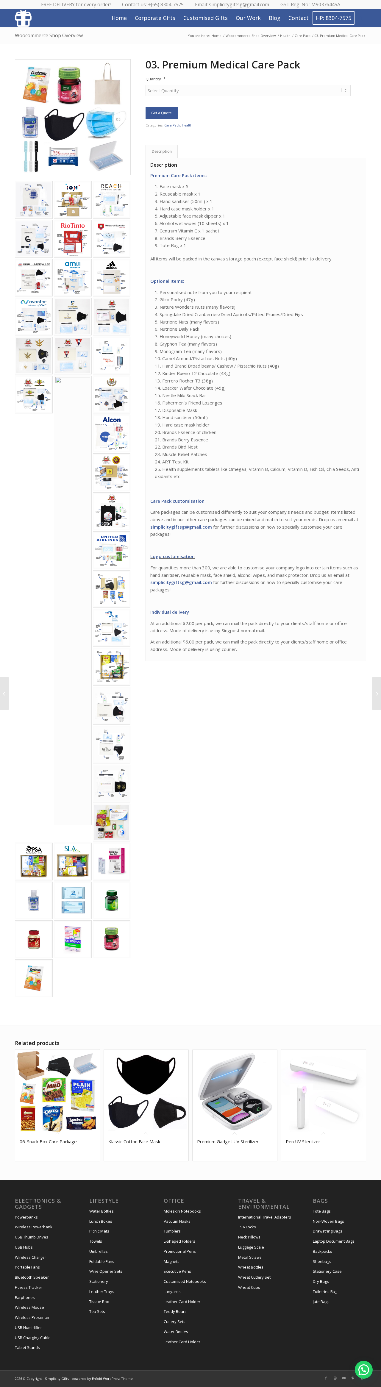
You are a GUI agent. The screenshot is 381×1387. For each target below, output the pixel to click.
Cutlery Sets (174, 1321)
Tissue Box (99, 1301)
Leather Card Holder (182, 1301)
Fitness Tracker (28, 1287)
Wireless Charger (30, 1257)
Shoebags (322, 1261)
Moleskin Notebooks (182, 1211)
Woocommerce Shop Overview (49, 35)
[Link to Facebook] (325, 1378)
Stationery (98, 1281)
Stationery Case (327, 1271)
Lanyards (172, 1291)
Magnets (171, 1261)
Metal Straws (250, 1257)
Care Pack (172, 125)
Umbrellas (98, 1251)
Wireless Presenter (32, 1317)
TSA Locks (247, 1227)
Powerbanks (26, 1217)
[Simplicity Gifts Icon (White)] (23, 18)
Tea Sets (97, 1311)
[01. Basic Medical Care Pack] (4, 693)
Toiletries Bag (325, 1291)
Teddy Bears (175, 1311)
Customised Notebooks (185, 1281)
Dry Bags (321, 1281)
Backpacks (322, 1251)
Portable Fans (27, 1267)
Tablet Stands (27, 1347)
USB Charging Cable (33, 1337)
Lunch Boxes (100, 1221)
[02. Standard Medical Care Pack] (376, 693)
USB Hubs (24, 1247)
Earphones (25, 1297)
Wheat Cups (249, 1287)
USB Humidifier (28, 1327)
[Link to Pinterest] (352, 1378)
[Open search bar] (360, 18)
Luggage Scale (251, 1247)
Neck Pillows (249, 1237)
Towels (95, 1241)
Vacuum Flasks (177, 1221)
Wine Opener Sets (105, 1271)
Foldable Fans (101, 1261)
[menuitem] (119, 18)
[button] (364, 1370)
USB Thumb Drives (31, 1237)
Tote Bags (322, 1211)
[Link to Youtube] (343, 1378)
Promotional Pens (180, 1251)
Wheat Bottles (250, 1267)
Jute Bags (321, 1301)
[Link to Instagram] (334, 1378)
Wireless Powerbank (33, 1227)
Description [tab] (162, 151)
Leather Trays (101, 1291)
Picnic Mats (99, 1231)
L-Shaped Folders (179, 1241)
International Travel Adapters (264, 1217)
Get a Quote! (162, 112)
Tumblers (172, 1231)
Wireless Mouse (29, 1307)
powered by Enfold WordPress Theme (102, 1378)
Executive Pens (177, 1271)
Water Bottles (101, 1211)
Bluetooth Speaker (32, 1277)
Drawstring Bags (327, 1231)
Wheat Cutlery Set (254, 1277)
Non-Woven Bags (328, 1221)
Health (187, 125)
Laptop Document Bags (334, 1241)
